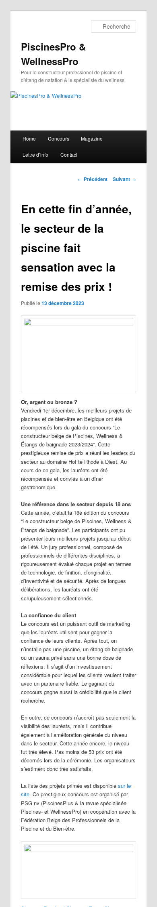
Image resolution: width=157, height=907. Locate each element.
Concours (58, 138)
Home (29, 138)
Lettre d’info (35, 154)
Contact (68, 154)
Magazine (92, 138)
